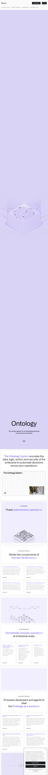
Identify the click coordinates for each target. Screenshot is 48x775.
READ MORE (4, 577)
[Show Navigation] (45, 3)
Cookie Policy (34, 760)
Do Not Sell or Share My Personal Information (35, 770)
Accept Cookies (35, 762)
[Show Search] (43, 3)
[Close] (45, 749)
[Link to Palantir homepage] (3, 3)
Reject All (35, 766)
